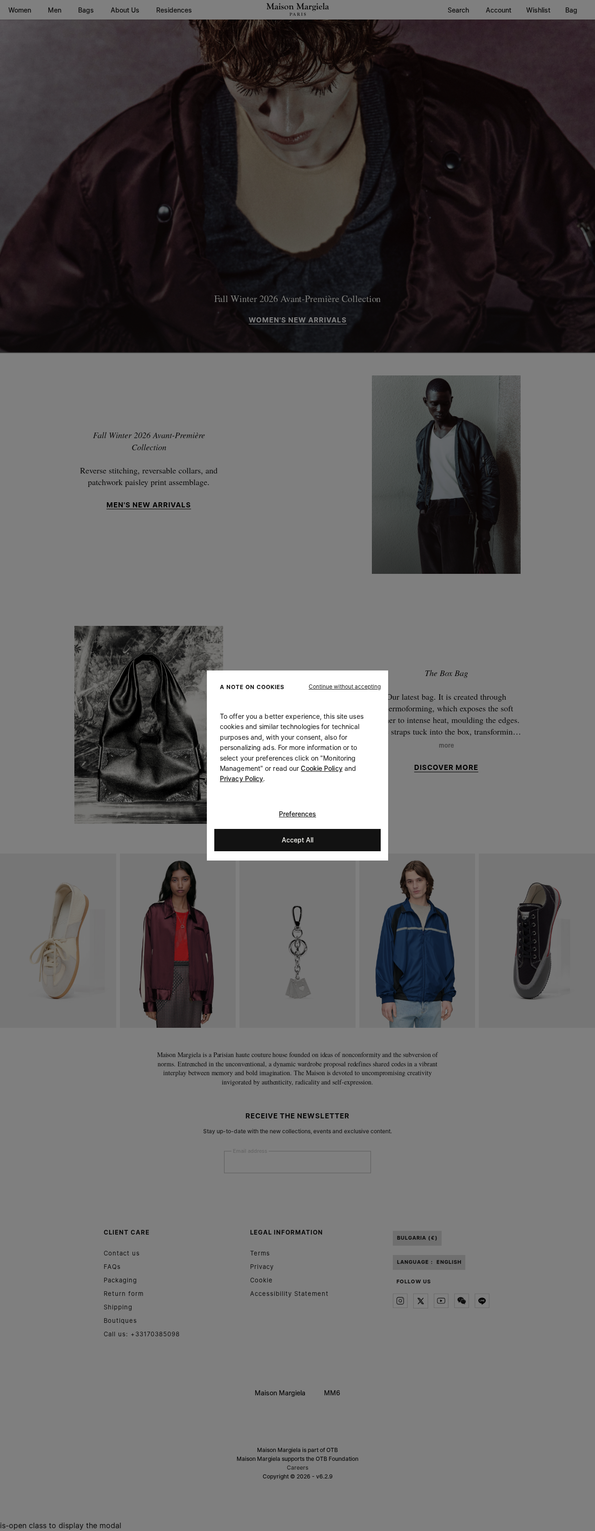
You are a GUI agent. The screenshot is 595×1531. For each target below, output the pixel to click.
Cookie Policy (321, 768)
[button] (345, 687)
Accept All (297, 840)
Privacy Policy (241, 778)
